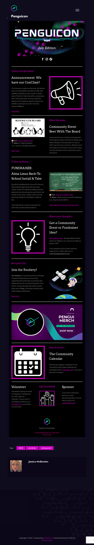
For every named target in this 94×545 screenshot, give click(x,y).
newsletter (32, 448)
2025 (21, 448)
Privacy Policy (47, 540)
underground (46, 448)
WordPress (48, 538)
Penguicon (19, 16)
